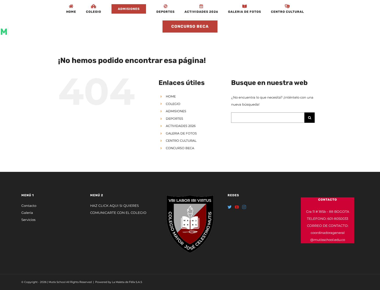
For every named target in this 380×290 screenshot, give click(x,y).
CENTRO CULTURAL (181, 141)
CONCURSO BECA (180, 148)
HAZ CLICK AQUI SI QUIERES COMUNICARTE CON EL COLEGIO (118, 209)
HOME (171, 96)
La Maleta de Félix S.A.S (127, 282)
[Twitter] (230, 207)
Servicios (28, 220)
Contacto (28, 206)
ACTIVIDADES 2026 (181, 126)
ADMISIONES (176, 111)
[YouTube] (237, 207)
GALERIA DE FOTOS (181, 133)
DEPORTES (174, 119)
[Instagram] (244, 207)
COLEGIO (173, 104)
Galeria (27, 213)
